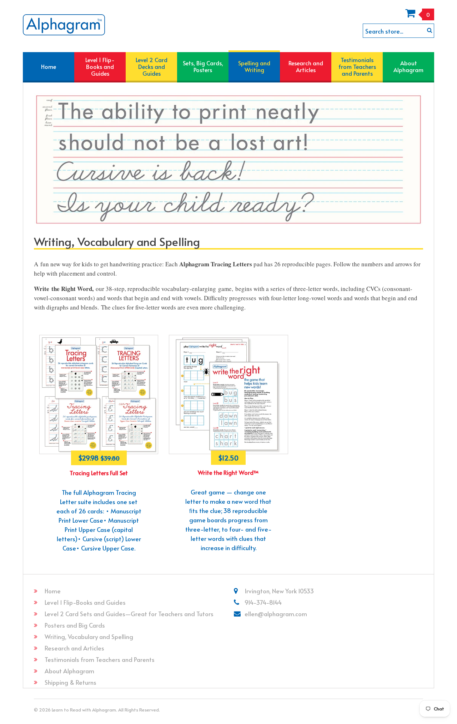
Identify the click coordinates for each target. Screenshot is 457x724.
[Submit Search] (429, 30)
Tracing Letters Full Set (99, 473)
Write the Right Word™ (228, 472)
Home (53, 591)
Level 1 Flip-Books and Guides (85, 602)
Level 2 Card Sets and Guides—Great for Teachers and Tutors (129, 613)
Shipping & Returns (70, 682)
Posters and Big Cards (75, 625)
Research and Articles (74, 648)
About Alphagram (69, 671)
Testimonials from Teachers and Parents (100, 659)
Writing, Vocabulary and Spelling (89, 636)
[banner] (64, 24)
